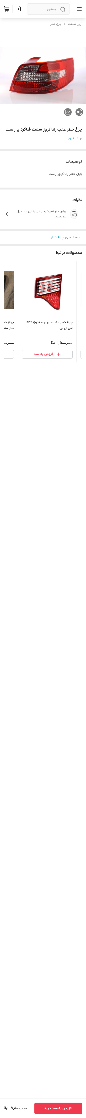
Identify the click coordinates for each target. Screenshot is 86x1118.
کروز (71, 138)
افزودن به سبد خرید (58, 1108)
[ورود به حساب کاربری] (19, 9)
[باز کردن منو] (78, 9)
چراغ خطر (55, 24)
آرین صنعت (75, 24)
